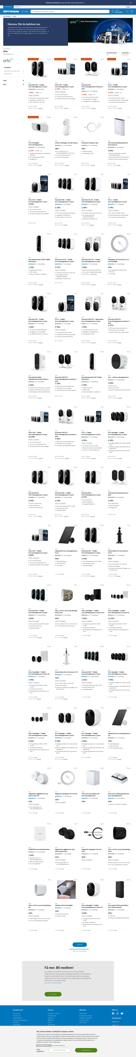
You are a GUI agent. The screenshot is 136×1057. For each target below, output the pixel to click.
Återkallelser (16, 1024)
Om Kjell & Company (54, 1013)
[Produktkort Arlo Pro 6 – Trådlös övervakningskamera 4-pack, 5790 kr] (119, 184)
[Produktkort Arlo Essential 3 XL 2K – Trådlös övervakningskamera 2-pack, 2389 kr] (93, 184)
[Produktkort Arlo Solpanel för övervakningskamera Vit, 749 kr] (119, 717)
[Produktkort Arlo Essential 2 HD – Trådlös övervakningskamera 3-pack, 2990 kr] (40, 595)
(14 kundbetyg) (41, 798)
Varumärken (83, 1022)
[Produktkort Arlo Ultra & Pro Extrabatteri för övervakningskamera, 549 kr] (93, 778)
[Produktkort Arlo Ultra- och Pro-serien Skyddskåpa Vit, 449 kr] (40, 889)
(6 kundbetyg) (40, 323)
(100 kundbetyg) (68, 497)
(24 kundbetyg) (41, 147)
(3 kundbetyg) (67, 615)
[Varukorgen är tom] (131, 11)
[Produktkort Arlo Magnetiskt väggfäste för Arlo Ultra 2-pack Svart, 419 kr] (66, 833)
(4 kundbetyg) (40, 89)
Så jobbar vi (51, 1018)
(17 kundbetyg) (94, 615)
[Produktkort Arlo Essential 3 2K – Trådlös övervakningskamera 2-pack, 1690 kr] (40, 303)
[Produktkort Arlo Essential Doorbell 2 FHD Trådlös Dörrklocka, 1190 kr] (40, 244)
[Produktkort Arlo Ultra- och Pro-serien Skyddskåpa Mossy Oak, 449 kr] (66, 595)
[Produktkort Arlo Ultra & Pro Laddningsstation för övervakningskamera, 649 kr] (119, 778)
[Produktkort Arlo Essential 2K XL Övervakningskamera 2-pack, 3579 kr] (93, 477)
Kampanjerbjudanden (85, 1015)
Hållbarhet (51, 1020)
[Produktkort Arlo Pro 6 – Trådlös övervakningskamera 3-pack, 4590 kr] (93, 417)
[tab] (8, 6)
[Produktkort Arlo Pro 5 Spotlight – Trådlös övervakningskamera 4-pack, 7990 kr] (119, 656)
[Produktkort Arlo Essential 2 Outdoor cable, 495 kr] (93, 127)
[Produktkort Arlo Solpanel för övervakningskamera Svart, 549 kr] (66, 535)
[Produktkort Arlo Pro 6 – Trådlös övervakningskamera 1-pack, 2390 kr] (66, 303)
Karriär (50, 1022)
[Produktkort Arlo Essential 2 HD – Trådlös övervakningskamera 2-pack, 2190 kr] (66, 477)
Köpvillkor (16, 1022)
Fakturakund (17, 1015)
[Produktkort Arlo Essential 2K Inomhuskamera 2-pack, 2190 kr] (119, 477)
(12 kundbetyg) (120, 615)
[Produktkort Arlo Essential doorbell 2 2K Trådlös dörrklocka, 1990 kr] (93, 361)
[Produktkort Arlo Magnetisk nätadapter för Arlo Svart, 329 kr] (93, 833)
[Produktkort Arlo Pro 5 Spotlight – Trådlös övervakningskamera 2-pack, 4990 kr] (66, 717)
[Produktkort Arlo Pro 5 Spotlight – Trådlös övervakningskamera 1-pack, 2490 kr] (93, 717)
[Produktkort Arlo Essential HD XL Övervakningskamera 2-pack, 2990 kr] (40, 477)
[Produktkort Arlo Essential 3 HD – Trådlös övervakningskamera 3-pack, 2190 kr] (66, 184)
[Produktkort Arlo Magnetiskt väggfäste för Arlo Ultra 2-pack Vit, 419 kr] (40, 778)
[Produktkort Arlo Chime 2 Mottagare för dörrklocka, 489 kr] (66, 127)
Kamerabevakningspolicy (20, 1020)
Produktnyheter (84, 1020)
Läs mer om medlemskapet (53, 983)
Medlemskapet (52, 1015)
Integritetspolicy (18, 1018)
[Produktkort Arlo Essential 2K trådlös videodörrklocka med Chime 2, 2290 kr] (40, 361)
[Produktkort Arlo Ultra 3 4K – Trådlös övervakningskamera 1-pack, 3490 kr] (40, 184)
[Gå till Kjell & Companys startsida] (11, 11)
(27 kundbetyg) (120, 738)
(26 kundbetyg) (94, 555)
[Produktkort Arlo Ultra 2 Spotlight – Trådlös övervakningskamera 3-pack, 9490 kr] (40, 717)
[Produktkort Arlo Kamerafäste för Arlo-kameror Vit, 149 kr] (66, 656)
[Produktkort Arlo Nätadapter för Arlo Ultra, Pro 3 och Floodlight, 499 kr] (119, 244)
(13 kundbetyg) (41, 497)
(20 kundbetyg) (120, 437)
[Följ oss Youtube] (122, 1013)
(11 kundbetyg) (120, 555)
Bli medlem (53, 994)
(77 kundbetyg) (67, 145)
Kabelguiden (83, 1013)
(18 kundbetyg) (41, 264)
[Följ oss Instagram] (117, 1013)
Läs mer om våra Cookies (44, 1045)
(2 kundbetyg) (94, 204)
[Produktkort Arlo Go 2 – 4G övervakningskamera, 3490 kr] (119, 361)
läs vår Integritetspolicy (58, 1045)
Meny (26, 11)
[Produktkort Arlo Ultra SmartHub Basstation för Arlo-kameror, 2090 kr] (119, 127)
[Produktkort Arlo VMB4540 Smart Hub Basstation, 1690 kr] (40, 833)
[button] (13, 54)
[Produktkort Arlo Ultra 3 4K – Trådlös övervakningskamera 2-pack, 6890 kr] (40, 535)
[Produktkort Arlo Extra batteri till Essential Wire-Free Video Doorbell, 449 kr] (119, 889)
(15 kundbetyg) (94, 381)
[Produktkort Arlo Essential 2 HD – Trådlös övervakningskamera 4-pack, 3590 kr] (93, 656)
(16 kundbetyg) (120, 798)
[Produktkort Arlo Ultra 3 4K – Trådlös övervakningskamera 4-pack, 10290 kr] (40, 417)
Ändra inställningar (40, 1050)
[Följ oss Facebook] (113, 1013)
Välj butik (40, 108)
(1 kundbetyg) (94, 91)
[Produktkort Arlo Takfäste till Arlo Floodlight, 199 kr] (66, 889)
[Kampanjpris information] (41, 92)
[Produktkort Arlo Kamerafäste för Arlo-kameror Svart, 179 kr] (119, 535)
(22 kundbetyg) (41, 852)
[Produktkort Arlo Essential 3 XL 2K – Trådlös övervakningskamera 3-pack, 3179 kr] (66, 244)
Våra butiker (51, 1024)
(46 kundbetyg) (120, 379)
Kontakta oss (17, 1013)
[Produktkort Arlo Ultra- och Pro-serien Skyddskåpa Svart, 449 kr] (119, 833)
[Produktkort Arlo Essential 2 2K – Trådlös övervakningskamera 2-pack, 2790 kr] (93, 535)
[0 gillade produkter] (127, 11)
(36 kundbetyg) (67, 555)
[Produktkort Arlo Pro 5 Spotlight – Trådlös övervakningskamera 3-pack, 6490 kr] (119, 417)
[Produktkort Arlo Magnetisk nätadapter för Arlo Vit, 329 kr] (66, 778)
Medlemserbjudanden (85, 1018)
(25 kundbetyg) (120, 264)
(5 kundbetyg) (120, 89)
